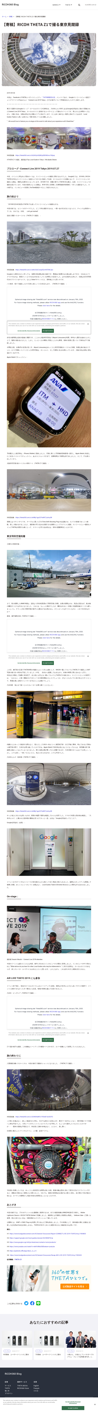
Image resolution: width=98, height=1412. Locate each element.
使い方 (7, 1391)
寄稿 (10, 16)
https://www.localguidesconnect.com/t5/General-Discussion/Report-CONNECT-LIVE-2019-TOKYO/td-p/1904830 (48, 1234)
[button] (56, 4)
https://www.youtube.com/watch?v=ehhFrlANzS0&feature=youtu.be (32, 1246)
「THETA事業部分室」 (49, 97)
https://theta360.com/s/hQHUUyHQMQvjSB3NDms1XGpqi (35, 155)
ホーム (4, 16)
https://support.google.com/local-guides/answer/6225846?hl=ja (31, 1238)
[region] (49, 1404)
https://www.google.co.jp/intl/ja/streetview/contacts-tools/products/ (33, 1242)
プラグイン (8, 1393)
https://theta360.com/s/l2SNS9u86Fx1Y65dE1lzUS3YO (34, 1117)
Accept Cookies (73, 1408)
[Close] (95, 1404)
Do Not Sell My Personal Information (72, 1402)
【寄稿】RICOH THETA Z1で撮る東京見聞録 (30, 16)
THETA (7, 1388)
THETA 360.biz (22, 1385)
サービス (8, 1385)
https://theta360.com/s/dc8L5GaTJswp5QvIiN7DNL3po (34, 270)
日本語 (36, 1391)
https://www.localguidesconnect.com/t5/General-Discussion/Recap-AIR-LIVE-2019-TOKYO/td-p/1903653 (46, 1255)
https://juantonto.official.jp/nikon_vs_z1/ (23, 1251)
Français (36, 1388)
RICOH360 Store (23, 1388)
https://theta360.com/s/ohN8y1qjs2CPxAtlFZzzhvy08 (34, 517)
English (36, 1385)
